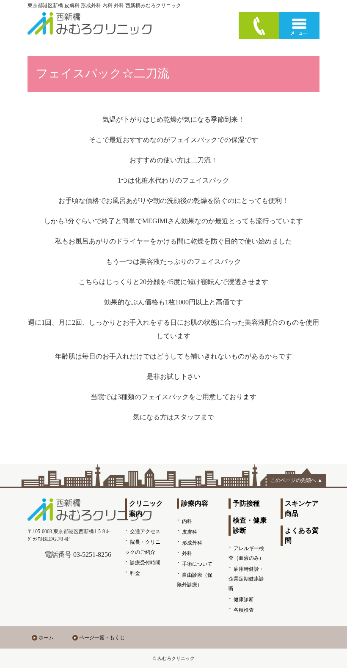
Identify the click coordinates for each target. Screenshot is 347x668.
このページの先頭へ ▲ (296, 480)
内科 (187, 521)
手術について (197, 564)
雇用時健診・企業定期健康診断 (246, 579)
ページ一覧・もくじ (102, 638)
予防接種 (246, 503)
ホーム (46, 638)
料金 (135, 573)
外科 (187, 553)
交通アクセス (145, 531)
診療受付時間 (145, 563)
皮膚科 (189, 532)
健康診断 (244, 599)
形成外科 (192, 543)
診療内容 (194, 503)
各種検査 (244, 610)
